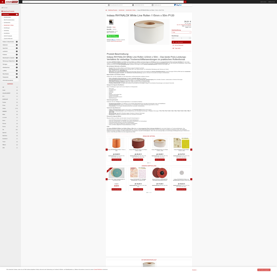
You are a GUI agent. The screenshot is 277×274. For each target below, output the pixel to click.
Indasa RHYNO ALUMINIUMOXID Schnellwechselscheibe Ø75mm (138, 180)
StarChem (10, 135)
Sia (10, 129)
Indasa (10, 108)
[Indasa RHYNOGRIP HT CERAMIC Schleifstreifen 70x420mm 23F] (116, 173)
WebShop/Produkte (8, 11)
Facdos (10, 102)
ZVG (10, 147)
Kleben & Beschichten (8, 42)
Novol (10, 120)
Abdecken (5, 45)
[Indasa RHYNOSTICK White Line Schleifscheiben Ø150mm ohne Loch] (160, 173)
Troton (10, 141)
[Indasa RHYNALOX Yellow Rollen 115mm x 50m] (181, 143)
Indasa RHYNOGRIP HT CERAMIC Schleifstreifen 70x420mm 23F (116, 180)
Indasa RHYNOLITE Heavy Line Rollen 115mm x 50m (138, 150)
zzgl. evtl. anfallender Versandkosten (184, 24)
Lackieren (5, 51)
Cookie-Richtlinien (98, 269)
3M (10, 87)
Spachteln (5, 48)
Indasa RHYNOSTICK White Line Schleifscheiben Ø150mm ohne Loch (159, 180)
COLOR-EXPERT (10, 93)
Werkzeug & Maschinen (9, 61)
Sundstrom (10, 138)
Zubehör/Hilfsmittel (8, 38)
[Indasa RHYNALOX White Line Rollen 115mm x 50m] (149, 266)
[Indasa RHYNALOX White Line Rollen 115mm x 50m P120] (149, 32)
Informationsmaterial (8, 80)
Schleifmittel (6, 14)
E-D (10, 96)
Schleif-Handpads (8, 36)
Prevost (10, 123)
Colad (10, 90)
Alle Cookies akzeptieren (264, 270)
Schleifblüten (7, 33)
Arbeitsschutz (6, 67)
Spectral (10, 132)
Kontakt (5, 8)
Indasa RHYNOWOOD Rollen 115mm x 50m (117, 150)
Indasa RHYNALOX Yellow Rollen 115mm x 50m (181, 150)
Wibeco (10, 144)
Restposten (5, 77)
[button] (181, 32)
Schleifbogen (7, 28)
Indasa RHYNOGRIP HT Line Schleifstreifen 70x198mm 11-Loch (181, 180)
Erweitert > (194, 270)
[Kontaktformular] (181, 48)
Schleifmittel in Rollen (9, 25)
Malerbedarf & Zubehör (8, 58)
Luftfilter (5, 70)
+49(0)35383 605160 (139, 5)
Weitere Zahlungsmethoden (116, 41)
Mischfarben (6, 74)
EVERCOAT (10, 99)
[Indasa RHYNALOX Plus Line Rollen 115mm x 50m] (160, 143)
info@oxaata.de (157, 5)
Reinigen (5, 64)
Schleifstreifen (7, 22)
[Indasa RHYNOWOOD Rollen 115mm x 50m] (116, 143)
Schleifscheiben (7, 17)
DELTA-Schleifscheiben (9, 20)
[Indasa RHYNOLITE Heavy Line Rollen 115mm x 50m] (138, 143)
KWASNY (10, 111)
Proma (10, 126)
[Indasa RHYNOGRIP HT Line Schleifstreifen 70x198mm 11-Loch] (181, 173)
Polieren (5, 54)
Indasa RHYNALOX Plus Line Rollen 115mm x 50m (160, 150)
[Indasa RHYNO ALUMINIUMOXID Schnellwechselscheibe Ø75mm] (138, 173)
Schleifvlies (6, 30)
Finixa (10, 105)
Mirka (10, 114)
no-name (10, 117)
